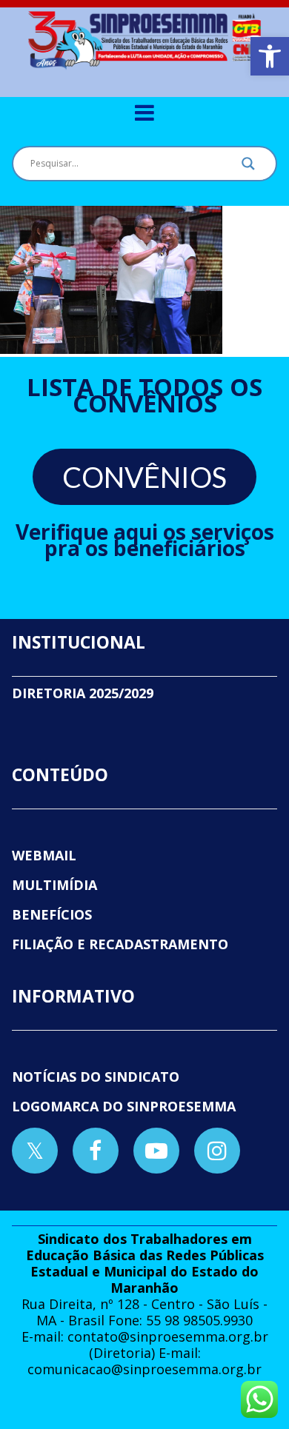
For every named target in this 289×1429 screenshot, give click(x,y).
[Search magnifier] (248, 167)
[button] (269, 56)
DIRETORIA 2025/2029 (82, 693)
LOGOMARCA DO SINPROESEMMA (124, 1106)
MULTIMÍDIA (54, 885)
